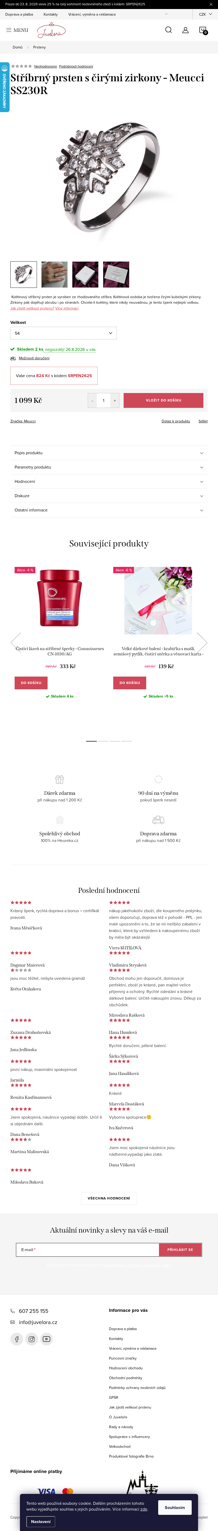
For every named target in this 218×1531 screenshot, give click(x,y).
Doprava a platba (19, 14)
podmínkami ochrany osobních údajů (137, 1265)
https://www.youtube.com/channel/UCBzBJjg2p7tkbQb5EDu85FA (46, 1339)
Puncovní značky (123, 1358)
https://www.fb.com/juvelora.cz (16, 1339)
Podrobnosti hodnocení (76, 66)
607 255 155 (33, 1311)
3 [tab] (115, 741)
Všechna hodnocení (109, 1198)
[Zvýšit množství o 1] (114, 400)
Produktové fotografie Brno (131, 1456)
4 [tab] (126, 741)
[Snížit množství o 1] (92, 400)
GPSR (113, 1397)
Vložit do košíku (163, 400)
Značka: (23, 421)
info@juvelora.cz (38, 1322)
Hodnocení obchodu (126, 1368)
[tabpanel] (59, 648)
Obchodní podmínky (125, 1377)
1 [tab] (91, 741)
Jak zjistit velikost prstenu (130, 1407)
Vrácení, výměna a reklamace (92, 14)
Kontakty (51, 14)
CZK (202, 14)
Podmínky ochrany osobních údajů (137, 1387)
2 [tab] (103, 741)
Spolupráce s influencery (129, 1436)
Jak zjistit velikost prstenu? (32, 308)
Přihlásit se (180, 1249)
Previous (15, 642)
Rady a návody (121, 1426)
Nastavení (41, 1522)
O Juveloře (118, 1417)
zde (143, 1509)
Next (202, 642)
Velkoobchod (120, 1446)
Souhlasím (175, 1507)
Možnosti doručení (34, 358)
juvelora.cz (31, 1339)
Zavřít (40, 419)
